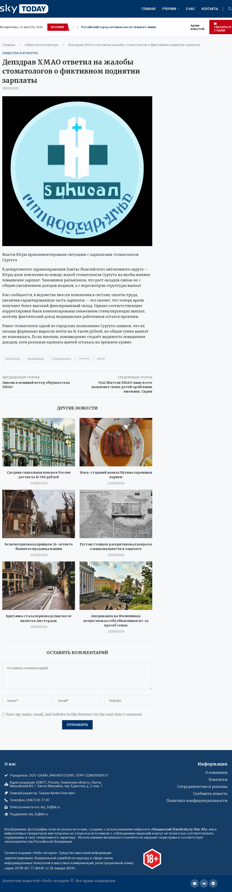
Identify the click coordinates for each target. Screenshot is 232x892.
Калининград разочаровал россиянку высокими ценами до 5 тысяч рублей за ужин (143, 27)
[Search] (229, 9)
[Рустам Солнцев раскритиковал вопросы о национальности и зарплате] (116, 514)
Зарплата (12, 358)
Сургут (84, 358)
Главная (148, 9)
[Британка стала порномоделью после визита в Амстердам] (38, 585)
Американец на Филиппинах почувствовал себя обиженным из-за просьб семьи (115, 620)
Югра (101, 358)
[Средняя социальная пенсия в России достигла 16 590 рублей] (38, 442)
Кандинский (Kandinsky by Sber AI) (179, 829)
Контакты (210, 9)
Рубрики (169, 9)
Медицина (35, 358)
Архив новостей (197, 27)
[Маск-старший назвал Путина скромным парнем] (116, 442)
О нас (190, 9)
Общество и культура (41, 45)
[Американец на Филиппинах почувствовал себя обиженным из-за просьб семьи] (116, 585)
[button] (73, 27)
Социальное (61, 358)
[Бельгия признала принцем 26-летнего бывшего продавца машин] (38, 514)
